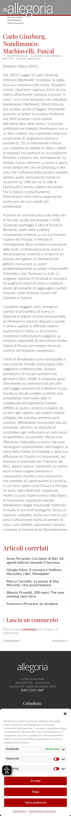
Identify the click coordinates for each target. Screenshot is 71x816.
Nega (35, 791)
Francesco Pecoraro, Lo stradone (32, 604)
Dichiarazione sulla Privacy (42, 811)
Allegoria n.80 (40, 56)
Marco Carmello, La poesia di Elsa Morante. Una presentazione (33, 583)
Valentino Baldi (17, 56)
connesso (29, 629)
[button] (65, 714)
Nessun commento (28, 58)
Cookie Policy (20, 811)
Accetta (35, 780)
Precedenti (12, 641)
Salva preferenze (36, 802)
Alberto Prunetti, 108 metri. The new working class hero (35, 594)
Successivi (59, 641)
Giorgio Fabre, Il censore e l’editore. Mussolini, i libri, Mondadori (34, 571)
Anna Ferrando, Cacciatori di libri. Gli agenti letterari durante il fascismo (35, 560)
